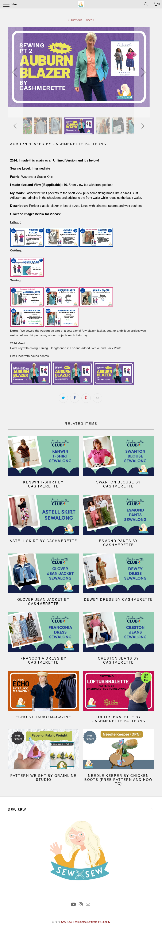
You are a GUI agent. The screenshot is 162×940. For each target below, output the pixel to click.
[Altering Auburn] (30, 383)
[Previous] (15, 72)
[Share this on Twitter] (63, 398)
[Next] (142, 72)
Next (89, 20)
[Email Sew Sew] (88, 905)
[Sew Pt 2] (114, 383)
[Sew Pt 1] (72, 383)
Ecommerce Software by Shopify (91, 922)
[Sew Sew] (81, 4)
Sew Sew (66, 922)
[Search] (147, 4)
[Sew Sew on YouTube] (73, 905)
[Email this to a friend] (97, 398)
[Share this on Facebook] (74, 398)
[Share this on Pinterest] (86, 398)
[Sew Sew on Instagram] (81, 905)
